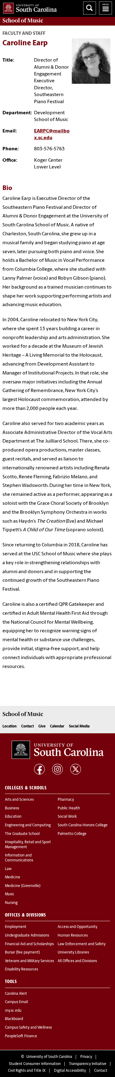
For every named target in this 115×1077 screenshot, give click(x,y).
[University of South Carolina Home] (28, 7)
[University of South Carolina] (58, 749)
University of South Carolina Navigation (105, 8)
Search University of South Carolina (89, 8)
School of (22, 20)
